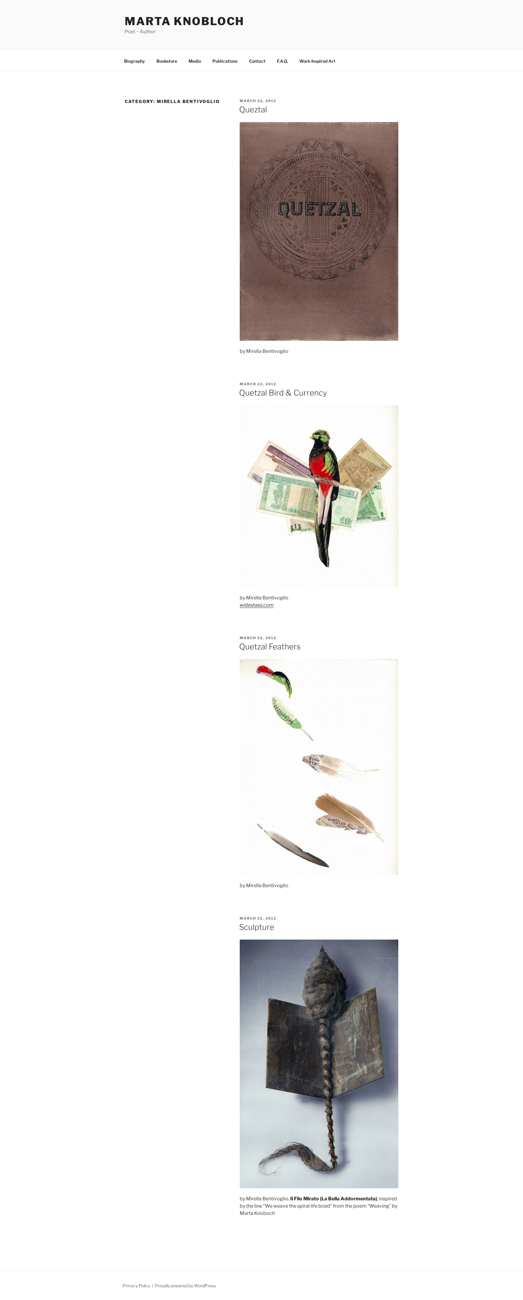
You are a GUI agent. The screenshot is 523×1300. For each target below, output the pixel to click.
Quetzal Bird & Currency (283, 392)
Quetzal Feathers (270, 646)
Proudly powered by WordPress (185, 1285)
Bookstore (166, 61)
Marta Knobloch (184, 21)
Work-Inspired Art (317, 61)
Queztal (253, 109)
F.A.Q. (282, 61)
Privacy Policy (136, 1285)
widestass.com (257, 605)
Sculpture (256, 927)
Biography (134, 61)
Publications (225, 61)
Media (195, 61)
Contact (257, 61)
